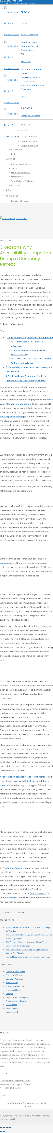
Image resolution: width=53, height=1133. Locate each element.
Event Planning (12, 982)
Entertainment (27, 81)
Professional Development (16, 1001)
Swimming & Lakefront (31, 69)
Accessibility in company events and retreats (24, 776)
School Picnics (27, 50)
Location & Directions (30, 115)
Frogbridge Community (15, 986)
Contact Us (27, 108)
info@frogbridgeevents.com (22, 3)
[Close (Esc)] (1, 1127)
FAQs (23, 54)
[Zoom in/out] (9, 1127)
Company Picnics (29, 42)
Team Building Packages (32, 85)
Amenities (26, 62)
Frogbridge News (13, 990)
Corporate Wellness (14, 975)
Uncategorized (12, 1012)
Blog (23, 97)
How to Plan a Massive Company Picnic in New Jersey (28, 957)
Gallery (25, 23)
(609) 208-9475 (38, 893)
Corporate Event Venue (15, 971)
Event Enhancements (30, 77)
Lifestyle (9, 993)
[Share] (4, 1127)
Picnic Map (26, 89)
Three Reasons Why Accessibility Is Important (30, 337)
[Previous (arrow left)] (1, 1131)
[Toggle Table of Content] (2, 331)
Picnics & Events (29, 34)
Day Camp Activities (14, 979)
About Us (26, 12)
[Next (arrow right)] (4, 1131)
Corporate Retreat (29, 46)
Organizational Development (18, 997)
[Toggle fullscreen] (7, 1127)
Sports (24, 73)
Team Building (12, 1008)
